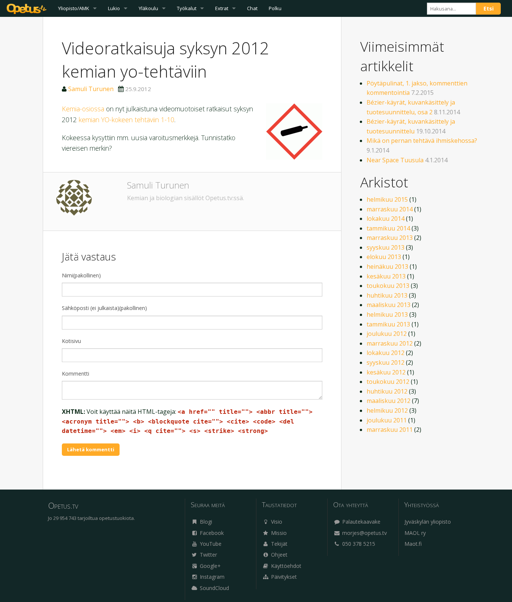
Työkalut (186, 8)
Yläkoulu (148, 8)
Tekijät (278, 543)
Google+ (209, 565)
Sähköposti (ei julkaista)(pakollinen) (104, 307)
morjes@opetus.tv (364, 532)
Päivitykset (283, 576)
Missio (278, 532)
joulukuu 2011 (387, 420)
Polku (275, 8)
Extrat (221, 8)
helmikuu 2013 (387, 314)
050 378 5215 (358, 543)
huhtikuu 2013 (387, 295)
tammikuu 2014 (388, 228)
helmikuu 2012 (387, 410)
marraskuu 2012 (390, 343)
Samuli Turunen (91, 89)
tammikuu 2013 (388, 324)
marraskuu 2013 (390, 238)
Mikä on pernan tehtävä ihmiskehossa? (422, 140)
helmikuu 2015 (387, 199)
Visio (275, 521)
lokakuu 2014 (385, 218)
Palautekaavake (360, 521)
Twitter (207, 554)
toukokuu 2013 (388, 286)
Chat (252, 8)
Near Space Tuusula (395, 160)
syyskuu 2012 (385, 362)
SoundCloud (213, 588)
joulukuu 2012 (387, 333)
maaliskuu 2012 (388, 401)
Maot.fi (413, 543)
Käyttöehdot (285, 565)
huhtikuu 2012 (387, 391)
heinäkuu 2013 (387, 266)
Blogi (205, 521)
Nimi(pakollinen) (81, 275)
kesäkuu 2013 (386, 276)
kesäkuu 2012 (386, 372)
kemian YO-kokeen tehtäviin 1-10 (126, 119)
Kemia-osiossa (83, 108)
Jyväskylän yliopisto (427, 521)
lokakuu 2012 (385, 353)
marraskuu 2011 (390, 429)
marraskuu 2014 (390, 209)
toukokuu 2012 (388, 381)
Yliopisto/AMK (73, 8)
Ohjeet (278, 554)
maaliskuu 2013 (388, 305)
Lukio (114, 8)
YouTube (210, 543)
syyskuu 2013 (385, 247)
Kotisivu (71, 340)
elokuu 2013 (384, 257)
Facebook (211, 532)
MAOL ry (415, 532)
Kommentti (75, 373)
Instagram (211, 576)
